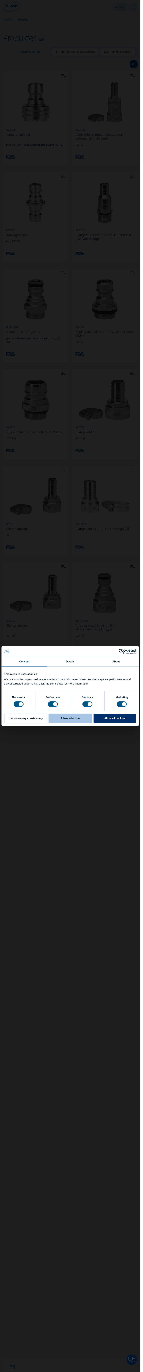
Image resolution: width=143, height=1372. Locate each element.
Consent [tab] (24, 661)
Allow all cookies (114, 718)
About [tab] (116, 661)
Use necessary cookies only (26, 718)
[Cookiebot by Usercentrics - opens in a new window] (121, 651)
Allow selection (70, 718)
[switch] (53, 704)
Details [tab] (70, 661)
